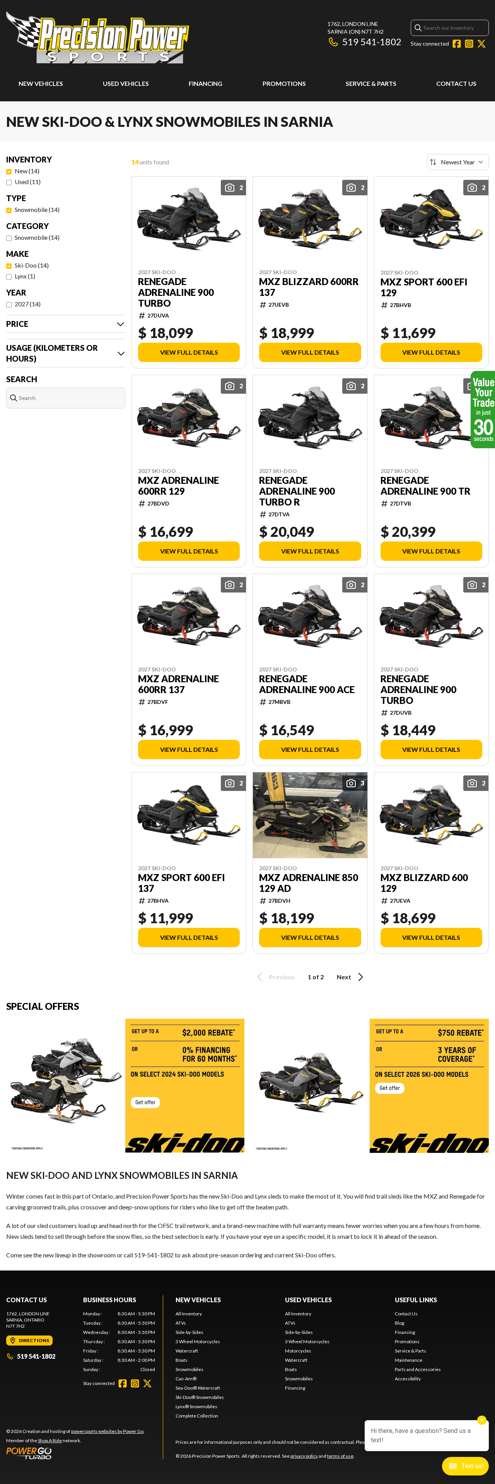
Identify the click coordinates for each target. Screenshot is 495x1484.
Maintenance (408, 1360)
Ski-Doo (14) (32, 265)
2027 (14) (28, 303)
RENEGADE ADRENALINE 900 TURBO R (297, 491)
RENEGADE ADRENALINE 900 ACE (307, 684)
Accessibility (408, 1379)
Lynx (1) (25, 276)
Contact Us (456, 83)
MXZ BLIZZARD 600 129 (424, 883)
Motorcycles (298, 1351)
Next (344, 976)
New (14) (27, 170)
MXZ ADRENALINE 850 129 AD (308, 883)
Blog (399, 1323)
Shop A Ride (50, 1440)
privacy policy (304, 1456)
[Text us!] (465, 1467)
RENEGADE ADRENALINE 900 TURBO (176, 292)
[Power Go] (75, 1453)
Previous (282, 976)
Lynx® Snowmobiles (196, 1406)
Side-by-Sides (189, 1332)
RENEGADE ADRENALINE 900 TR (426, 486)
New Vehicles (41, 83)
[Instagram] (469, 43)
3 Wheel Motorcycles (198, 1341)
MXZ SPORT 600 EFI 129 (424, 287)
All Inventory (189, 1314)
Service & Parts (371, 83)
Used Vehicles (126, 83)
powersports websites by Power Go (107, 1431)
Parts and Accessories (418, 1369)
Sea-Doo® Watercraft (198, 1388)
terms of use (340, 1456)
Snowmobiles (189, 1369)
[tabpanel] (119, 1342)
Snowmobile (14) (37, 209)
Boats (182, 1360)
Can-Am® (186, 1379)
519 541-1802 (371, 41)
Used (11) (28, 181)
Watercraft (187, 1351)
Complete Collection (197, 1416)
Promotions (284, 83)
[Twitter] (481, 43)
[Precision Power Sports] (97, 37)
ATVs (181, 1323)
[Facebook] (456, 43)
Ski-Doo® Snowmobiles (200, 1397)
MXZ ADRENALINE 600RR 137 (178, 684)
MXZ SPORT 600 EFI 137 (181, 883)
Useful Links (416, 1299)
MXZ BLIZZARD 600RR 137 (309, 287)
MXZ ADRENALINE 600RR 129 (178, 486)
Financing (205, 83)
